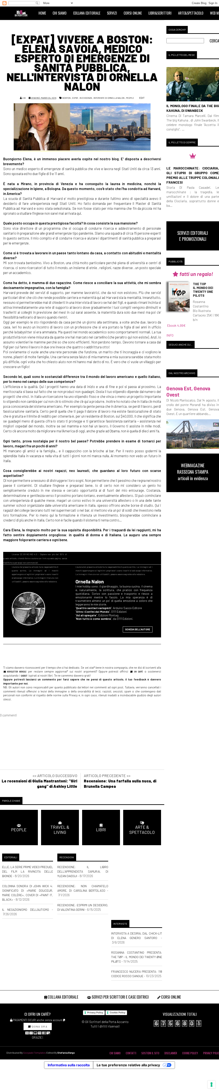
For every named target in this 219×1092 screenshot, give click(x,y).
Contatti (131, 1053)
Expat (75, 98)
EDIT (142, 97)
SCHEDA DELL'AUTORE (137, 629)
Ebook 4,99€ (176, 325)
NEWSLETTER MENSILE (16, 671)
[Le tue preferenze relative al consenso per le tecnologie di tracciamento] (211, 1084)
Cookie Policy (117, 1012)
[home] (23, 13)
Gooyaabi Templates (34, 1052)
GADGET (24, 675)
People (130, 98)
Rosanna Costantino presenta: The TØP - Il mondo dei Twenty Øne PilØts (136, 957)
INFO (169, 335)
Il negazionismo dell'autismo (25, 909)
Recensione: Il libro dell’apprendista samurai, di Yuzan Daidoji (82, 871)
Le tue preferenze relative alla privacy (128, 1065)
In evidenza (86, 98)
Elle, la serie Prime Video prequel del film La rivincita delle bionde (27, 871)
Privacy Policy (95, 1012)
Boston (66, 98)
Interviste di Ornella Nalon (108, 98)
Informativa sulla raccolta (69, 1065)
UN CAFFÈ (138, 671)
